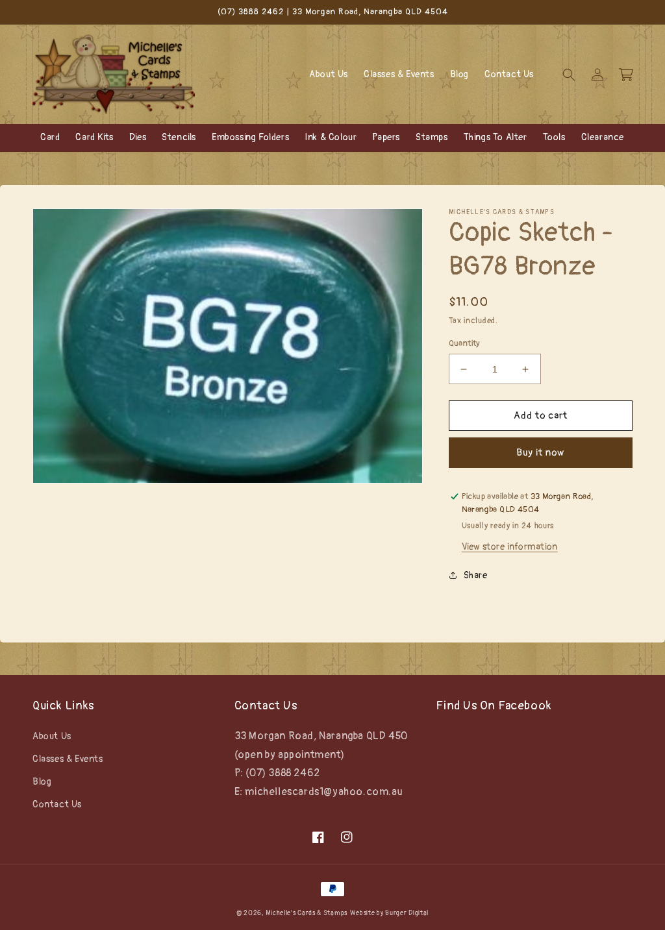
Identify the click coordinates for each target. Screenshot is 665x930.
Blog (41, 781)
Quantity (465, 343)
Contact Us (57, 804)
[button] (569, 74)
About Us (51, 736)
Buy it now (540, 453)
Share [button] (476, 575)
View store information (510, 546)
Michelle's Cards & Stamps (306, 913)
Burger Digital (407, 913)
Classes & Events (67, 759)
